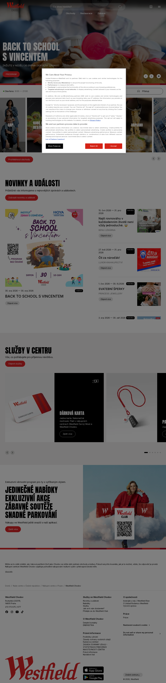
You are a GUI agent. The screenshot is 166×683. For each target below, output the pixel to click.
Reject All (94, 146)
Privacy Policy (95, 120)
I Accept (113, 146)
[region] (84, 110)
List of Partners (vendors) (55, 139)
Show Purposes (54, 146)
